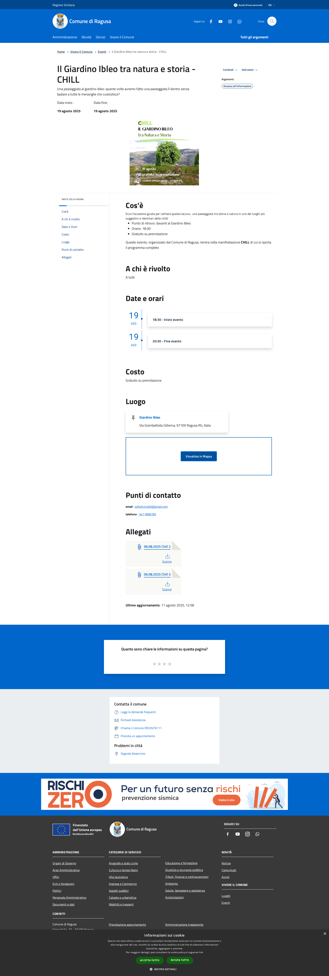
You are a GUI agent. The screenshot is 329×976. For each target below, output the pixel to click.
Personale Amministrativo (69, 897)
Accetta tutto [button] (149, 960)
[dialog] (164, 953)
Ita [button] (270, 5)
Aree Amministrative (66, 870)
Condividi (228, 70)
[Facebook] (209, 21)
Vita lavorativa (118, 877)
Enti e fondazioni (63, 884)
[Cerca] (271, 21)
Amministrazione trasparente (184, 924)
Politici (57, 890)
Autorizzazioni (174, 897)
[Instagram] (228, 21)
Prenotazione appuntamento (127, 924)
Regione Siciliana (64, 5)
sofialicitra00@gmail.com (151, 506)
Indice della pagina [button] (73, 199)
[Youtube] (219, 21)
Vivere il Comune (81, 51)
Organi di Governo (64, 863)
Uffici (56, 877)
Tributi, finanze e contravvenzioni (186, 876)
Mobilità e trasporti (121, 904)
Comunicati (229, 870)
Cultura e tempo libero (123, 870)
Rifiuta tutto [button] (180, 960)
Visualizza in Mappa (199, 456)
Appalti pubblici (119, 890)
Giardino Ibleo (149, 417)
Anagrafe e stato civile (123, 863)
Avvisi (225, 877)
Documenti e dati (64, 904)
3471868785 (147, 514)
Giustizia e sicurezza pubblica (184, 870)
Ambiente (171, 883)
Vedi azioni (248, 70)
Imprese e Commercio (123, 884)
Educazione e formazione (181, 863)
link (201, 952)
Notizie (226, 863)
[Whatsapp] (238, 21)
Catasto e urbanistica (122, 897)
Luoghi (226, 896)
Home (61, 51)
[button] (164, 969)
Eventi (102, 51)
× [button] (324, 933)
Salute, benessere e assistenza (185, 890)
